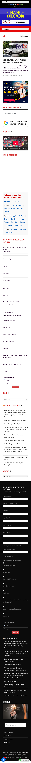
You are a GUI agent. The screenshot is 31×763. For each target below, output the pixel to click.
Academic (6, 348)
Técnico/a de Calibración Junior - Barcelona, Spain (14, 436)
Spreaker (14, 222)
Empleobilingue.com (10, 638)
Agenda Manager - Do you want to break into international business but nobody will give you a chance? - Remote (15, 414)
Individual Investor (8, 341)
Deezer (22, 222)
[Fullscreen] (26, 149)
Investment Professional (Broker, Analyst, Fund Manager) (15, 356)
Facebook (13, 229)
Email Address (7, 252)
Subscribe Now (8, 732)
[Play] (5, 149)
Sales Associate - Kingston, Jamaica (15, 420)
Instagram (9, 232)
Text (7, 383)
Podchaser (18, 225)
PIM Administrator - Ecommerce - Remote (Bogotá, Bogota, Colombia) (15, 669)
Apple (14, 216)
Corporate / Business (9, 321)
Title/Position (7, 281)
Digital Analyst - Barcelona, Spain (14, 440)
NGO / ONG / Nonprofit (9, 334)
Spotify (13, 219)
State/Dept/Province (9, 305)
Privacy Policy (8, 739)
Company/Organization (10, 259)
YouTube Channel (16, 205)
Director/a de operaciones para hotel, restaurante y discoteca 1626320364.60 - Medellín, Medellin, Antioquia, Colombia (16, 450)
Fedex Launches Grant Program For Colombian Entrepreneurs (14, 61)
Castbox (9, 225)
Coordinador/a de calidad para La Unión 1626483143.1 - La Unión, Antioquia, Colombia (16, 429)
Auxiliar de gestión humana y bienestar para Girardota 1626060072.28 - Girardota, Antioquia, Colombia (16, 676)
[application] (15, 143)
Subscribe (15, 201)
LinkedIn (23, 229)
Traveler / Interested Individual (12, 364)
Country (5, 266)
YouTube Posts (9, 209)
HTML (7, 380)
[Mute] (23, 149)
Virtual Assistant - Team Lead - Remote (16, 696)
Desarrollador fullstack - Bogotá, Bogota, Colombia (13, 464)
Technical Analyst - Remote (12, 665)
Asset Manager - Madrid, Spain (13, 424)
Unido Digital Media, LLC (15, 6)
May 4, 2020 (11, 75)
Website (7, 201)
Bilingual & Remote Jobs (12, 406)
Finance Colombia (22, 752)
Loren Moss (19, 75)
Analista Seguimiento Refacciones (14, 444)
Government (6, 327)
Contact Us (7, 736)
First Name (6, 273)
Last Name (6, 288)
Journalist (6, 371)
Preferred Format (8, 378)
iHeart (6, 219)
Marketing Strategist (10, 681)
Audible (21, 216)
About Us (7, 743)
